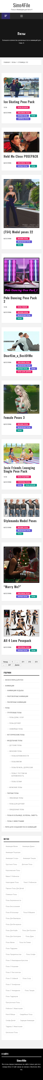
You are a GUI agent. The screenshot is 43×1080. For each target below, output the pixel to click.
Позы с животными (15, 821)
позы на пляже (25, 942)
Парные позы (22, 116)
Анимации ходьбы (15, 690)
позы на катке (23, 107)
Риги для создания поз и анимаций (21, 827)
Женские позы (23, 238)
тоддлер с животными (14, 1026)
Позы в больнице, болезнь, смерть (22, 815)
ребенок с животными (14, 1008)
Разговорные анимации (17, 696)
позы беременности (13, 900)
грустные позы (11, 864)
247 (9, 665)
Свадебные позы (16, 809)
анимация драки (28, 846)
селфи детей (10, 1020)
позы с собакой (12, 978)
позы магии (10, 942)
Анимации (9, 686)
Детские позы (15, 745)
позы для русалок (29, 930)
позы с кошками (12, 966)
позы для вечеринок (13, 924)
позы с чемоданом (13, 990)
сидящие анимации (27, 1020)
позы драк (30, 936)
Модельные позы (24, 242)
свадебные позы (26, 1014)
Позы (33, 116)
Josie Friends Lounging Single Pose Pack (19, 469)
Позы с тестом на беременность (19, 774)
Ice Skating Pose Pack (19, 101)
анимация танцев (29, 858)
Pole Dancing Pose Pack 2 (20, 299)
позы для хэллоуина (13, 936)
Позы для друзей (24, 372)
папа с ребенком (30, 882)
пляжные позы (11, 894)
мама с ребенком (12, 876)
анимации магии (12, 846)
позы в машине (29, 912)
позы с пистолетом (13, 972)
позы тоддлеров (12, 996)
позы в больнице (12, 912)
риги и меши (10, 1014)
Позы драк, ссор (16, 717)
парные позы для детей (15, 888)
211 (23, 662)
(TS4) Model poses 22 (18, 231)
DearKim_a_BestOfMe (18, 355)
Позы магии (16, 762)
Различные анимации (16, 702)
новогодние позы (12, 882)
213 (36, 662)
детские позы (27, 864)
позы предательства (13, 954)
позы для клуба (11, 930)
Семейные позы (23, 119)
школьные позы (12, 1032)
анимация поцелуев (13, 852)
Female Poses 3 (14, 417)
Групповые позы (24, 482)
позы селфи (30, 954)
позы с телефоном (13, 984)
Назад (5, 662)
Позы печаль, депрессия (22, 767)
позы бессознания (13, 906)
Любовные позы (24, 113)
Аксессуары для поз (14, 680)
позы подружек (23, 477)
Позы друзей (30, 485)
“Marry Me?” (12, 586)
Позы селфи (16, 781)
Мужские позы (15, 787)
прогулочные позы (13, 1002)
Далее (17, 665)
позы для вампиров (13, 918)
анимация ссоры (12, 858)
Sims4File (21, 5)
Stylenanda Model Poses (20, 520)
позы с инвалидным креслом (17, 960)
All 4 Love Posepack (17, 640)
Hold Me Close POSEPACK (21, 156)
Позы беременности (20, 756)
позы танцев (22, 307)
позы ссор (27, 978)
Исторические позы (16, 735)
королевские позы (13, 870)
